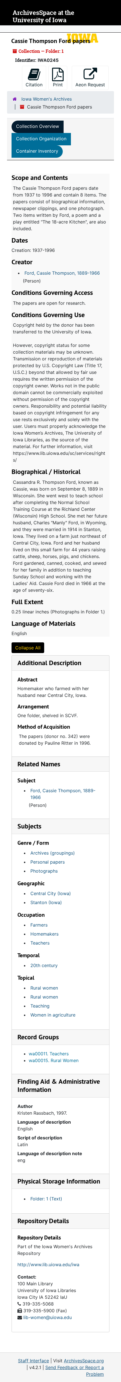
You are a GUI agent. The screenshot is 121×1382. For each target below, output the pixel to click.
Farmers (39, 925)
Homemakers (44, 934)
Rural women (44, 988)
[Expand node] (115, 29)
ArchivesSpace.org (84, 1360)
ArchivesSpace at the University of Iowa (43, 16)
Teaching (40, 1006)
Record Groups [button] (38, 1037)
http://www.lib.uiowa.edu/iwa (48, 1264)
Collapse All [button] (28, 648)
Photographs (44, 871)
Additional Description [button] (49, 662)
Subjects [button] (29, 826)
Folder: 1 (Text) (46, 1199)
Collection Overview (37, 126)
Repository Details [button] (43, 1220)
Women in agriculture (52, 1015)
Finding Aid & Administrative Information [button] (58, 1085)
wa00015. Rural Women (54, 1060)
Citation (34, 84)
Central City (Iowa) (50, 893)
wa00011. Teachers (49, 1053)
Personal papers (47, 862)
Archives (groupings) (52, 853)
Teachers (40, 943)
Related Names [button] (38, 764)
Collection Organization (41, 138)
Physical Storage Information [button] (58, 1181)
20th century (44, 965)
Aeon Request (92, 84)
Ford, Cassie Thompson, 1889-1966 (62, 273)
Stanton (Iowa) (46, 902)
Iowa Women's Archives (46, 99)
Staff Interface (33, 1360)
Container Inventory (37, 151)
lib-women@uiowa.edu (47, 1317)
